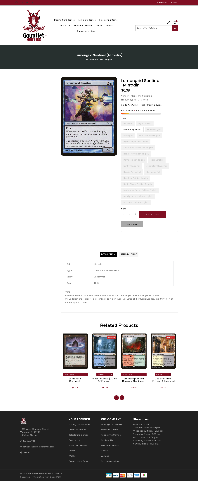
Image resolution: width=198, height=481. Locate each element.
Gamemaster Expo (78, 461)
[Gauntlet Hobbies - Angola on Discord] (32, 3)
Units (123, 209)
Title (123, 118)
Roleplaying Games (78, 434)
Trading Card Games (79, 424)
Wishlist (174, 2)
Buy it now (132, 224)
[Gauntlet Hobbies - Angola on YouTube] (27, 3)
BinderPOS (55, 476)
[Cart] (175, 22)
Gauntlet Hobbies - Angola (99, 59)
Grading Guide (154, 105)
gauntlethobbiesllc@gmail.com (38, 446)
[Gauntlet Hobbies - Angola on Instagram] (22, 3)
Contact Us (74, 440)
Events (72, 450)
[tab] (108, 254)
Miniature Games (77, 429)
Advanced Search (78, 445)
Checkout (162, 2)
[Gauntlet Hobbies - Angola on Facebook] (16, 3)
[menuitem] (64, 20)
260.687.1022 (29, 440)
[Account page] (169, 22)
